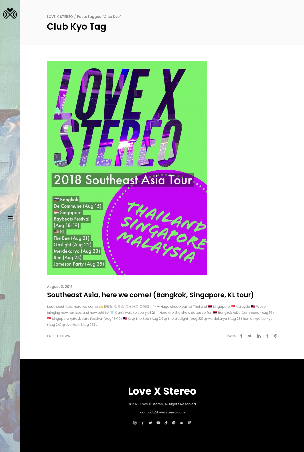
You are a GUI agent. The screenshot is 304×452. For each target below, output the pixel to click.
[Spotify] (174, 423)
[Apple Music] (182, 423)
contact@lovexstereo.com (162, 412)
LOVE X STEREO (60, 16)
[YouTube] (158, 423)
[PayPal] (189, 423)
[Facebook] (143, 423)
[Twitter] (150, 423)
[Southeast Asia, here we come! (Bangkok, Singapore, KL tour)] (127, 168)
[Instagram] (135, 423)
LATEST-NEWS (58, 336)
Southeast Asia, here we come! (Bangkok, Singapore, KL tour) (150, 295)
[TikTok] (166, 423)
